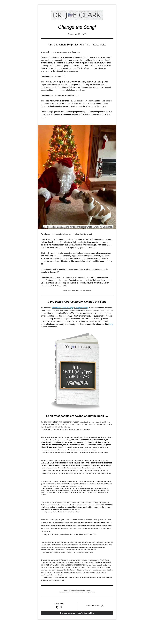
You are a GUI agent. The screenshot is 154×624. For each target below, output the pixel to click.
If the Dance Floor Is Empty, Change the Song (70, 308)
